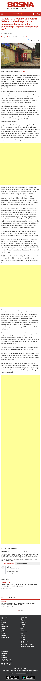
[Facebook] (4, 664)
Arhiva (3, 650)
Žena (22, 633)
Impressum (4, 657)
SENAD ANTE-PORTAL (26, 645)
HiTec (22, 626)
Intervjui (3, 622)
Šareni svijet (24, 641)
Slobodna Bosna (21, 673)
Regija (3, 630)
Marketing (4, 651)
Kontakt (3, 655)
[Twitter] (7, 664)
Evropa (3, 632)
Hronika (3, 624)
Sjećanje (23, 619)
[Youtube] (10, 664)
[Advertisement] (20, 164)
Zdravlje (23, 622)
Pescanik (24, 71)
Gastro (22, 624)
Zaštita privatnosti (6, 661)
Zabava (22, 637)
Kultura (22, 620)
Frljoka (22, 639)
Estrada (22, 635)
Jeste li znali (24, 617)
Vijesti (3, 619)
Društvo (3, 635)
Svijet (3, 633)
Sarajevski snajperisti (27, 646)
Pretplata (4, 653)
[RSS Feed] (2, 664)
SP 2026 (22, 643)
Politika (3, 620)
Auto (21, 628)
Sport (3, 628)
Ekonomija (4, 626)
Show (22, 630)
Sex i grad (23, 632)
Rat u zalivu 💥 (18, 14)
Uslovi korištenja (6, 659)
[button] (37, 44)
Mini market (5, 637)
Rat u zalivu (4, 617)
